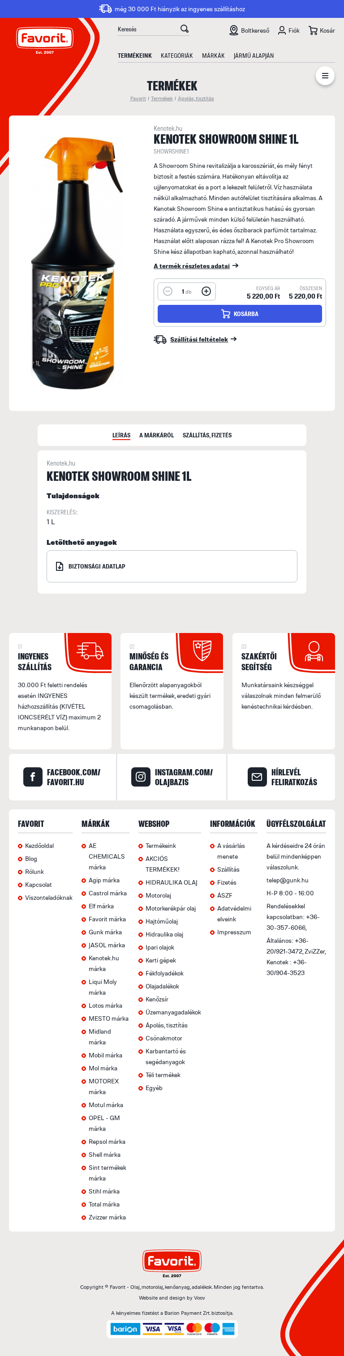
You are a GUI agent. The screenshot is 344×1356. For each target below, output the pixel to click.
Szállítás (228, 869)
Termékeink (135, 55)
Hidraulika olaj (164, 934)
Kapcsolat (38, 884)
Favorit (138, 98)
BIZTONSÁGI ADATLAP (97, 566)
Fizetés (226, 882)
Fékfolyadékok (165, 973)
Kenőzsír (157, 999)
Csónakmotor (164, 1038)
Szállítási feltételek (199, 339)
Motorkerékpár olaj (171, 908)
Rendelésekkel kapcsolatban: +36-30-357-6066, (293, 916)
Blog (31, 858)
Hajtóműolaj (162, 921)
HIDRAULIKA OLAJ (172, 882)
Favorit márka (107, 919)
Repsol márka (107, 1141)
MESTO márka (109, 1018)
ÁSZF (224, 895)
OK (184, 30)
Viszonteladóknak (49, 897)
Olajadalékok (162, 986)
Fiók (294, 30)
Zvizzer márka (107, 1217)
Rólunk (34, 871)
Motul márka (106, 1104)
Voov (199, 1297)
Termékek (162, 98)
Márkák (213, 55)
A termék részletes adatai (192, 265)
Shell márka (104, 1154)
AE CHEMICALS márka (107, 856)
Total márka (104, 1204)
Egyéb (154, 1087)
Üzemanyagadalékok (173, 1012)
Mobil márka (105, 1055)
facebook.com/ (73, 777)
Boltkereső (255, 30)
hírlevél (294, 777)
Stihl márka (104, 1191)
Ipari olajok (160, 947)
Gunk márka (105, 932)
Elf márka (101, 906)
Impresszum (234, 932)
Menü (325, 77)
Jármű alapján (254, 55)
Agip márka (104, 880)
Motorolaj (158, 895)
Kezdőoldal (39, 845)
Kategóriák (177, 55)
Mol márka (103, 1068)
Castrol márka (108, 893)
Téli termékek (163, 1074)
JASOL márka (107, 945)
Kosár (327, 30)
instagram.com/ (184, 777)
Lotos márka (105, 1005)
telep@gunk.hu (288, 880)
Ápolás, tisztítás (196, 98)
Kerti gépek (161, 960)
